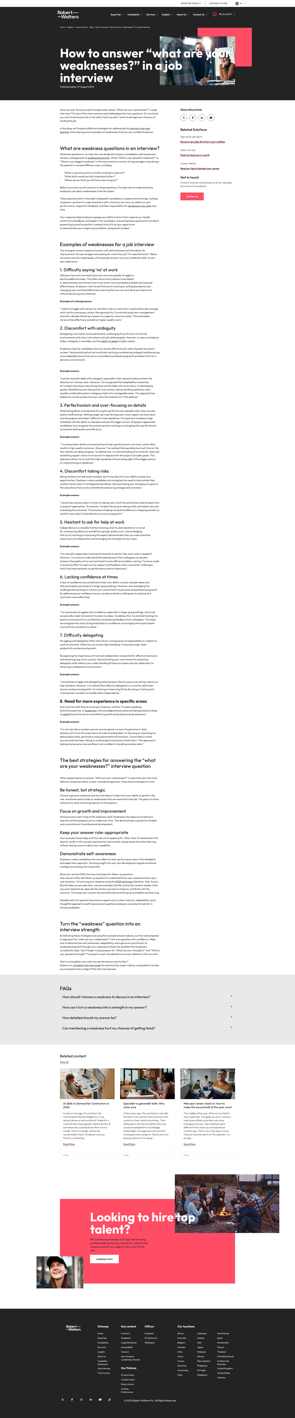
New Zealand (203, 1361)
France (180, 1361)
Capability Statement (103, 1363)
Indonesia (202, 1333)
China (180, 1356)
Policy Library (127, 1384)
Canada (181, 1347)
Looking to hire (218, 3)
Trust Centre (104, 1373)
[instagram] (81, 1399)
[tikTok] (109, 1399)
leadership (91, 710)
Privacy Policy (127, 1375)
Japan (200, 1347)
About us (102, 1356)
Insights (166, 14)
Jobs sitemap (104, 1368)
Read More (69, 1144)
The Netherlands (225, 1356)
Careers (125, 1351)
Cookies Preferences (127, 1390)
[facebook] (192, 117)
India (179, 1374)
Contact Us (199, 14)
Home (100, 1333)
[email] (211, 117)
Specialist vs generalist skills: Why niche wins (144, 1105)
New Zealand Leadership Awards (130, 1358)
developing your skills (139, 205)
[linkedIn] (202, 117)
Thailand (221, 1351)
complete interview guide (87, 965)
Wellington (150, 1342)
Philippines (202, 1365)
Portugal (201, 1370)
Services (150, 14)
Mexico (200, 1356)
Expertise (116, 14)
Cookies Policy (128, 1379)
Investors (125, 1333)
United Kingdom (225, 1368)
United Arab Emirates (223, 1363)
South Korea (223, 1333)
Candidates (133, 14)
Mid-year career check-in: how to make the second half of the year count (208, 1105)
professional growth (99, 157)
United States (223, 1373)
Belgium (181, 1342)
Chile (179, 1351)
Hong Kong (182, 1370)
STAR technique (124, 881)
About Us (181, 14)
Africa (180, 1333)
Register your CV (191, 3)
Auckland (149, 1333)
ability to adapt (109, 341)
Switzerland (223, 1342)
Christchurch (151, 1338)
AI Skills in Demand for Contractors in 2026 (86, 1105)
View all (64, 1062)
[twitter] (183, 117)
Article (65, 1155)
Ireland (200, 1338)
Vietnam (221, 1377)
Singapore (202, 1374)
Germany (182, 1365)
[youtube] (100, 1399)
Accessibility (127, 1347)
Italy (199, 1342)
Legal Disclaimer (129, 1342)
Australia (181, 1338)
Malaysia (201, 1351)
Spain (220, 1338)
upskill (66, 714)
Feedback (126, 1338)
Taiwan (220, 1347)
